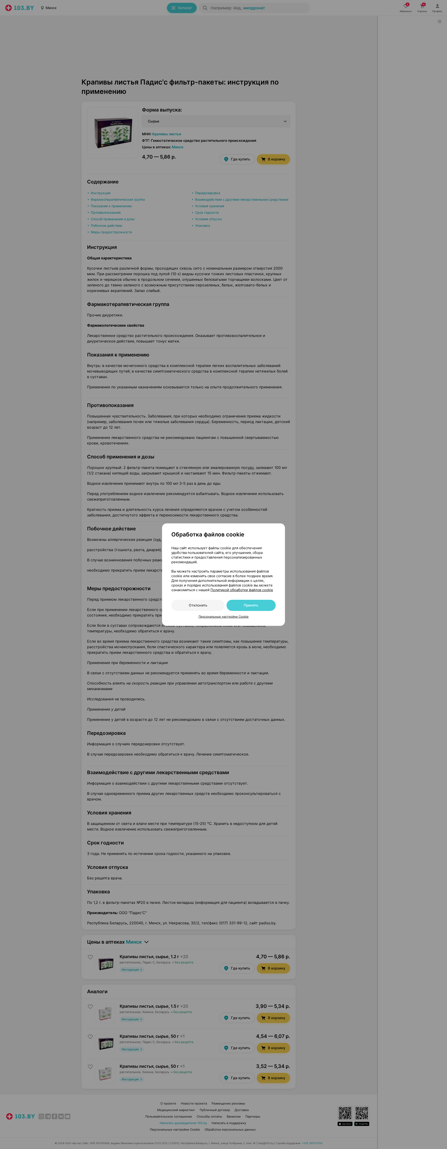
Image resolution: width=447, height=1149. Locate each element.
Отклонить (198, 605)
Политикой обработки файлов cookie (241, 590)
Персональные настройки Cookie (224, 616)
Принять (251, 605)
